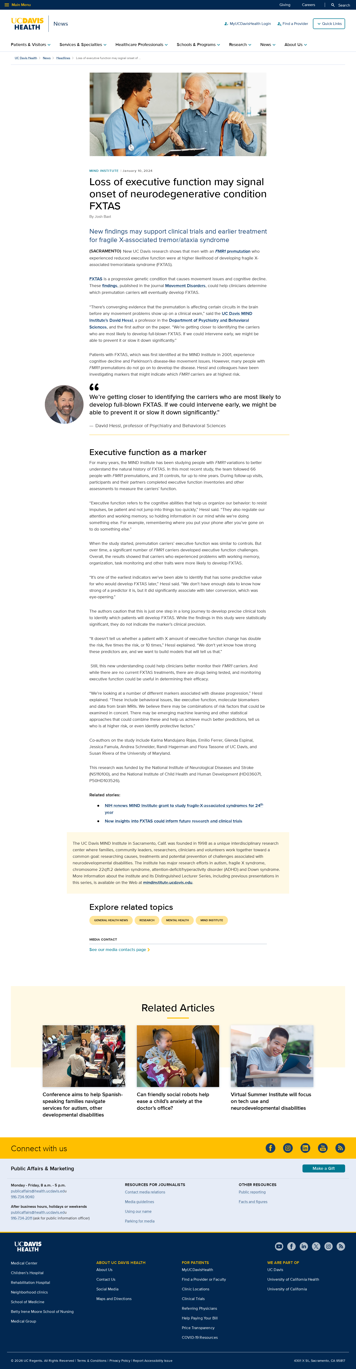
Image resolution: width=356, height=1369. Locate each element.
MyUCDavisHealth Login (247, 24)
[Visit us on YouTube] (323, 1148)
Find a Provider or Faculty (204, 1279)
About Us (104, 1269)
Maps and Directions (114, 1298)
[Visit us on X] (314, 1246)
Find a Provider (292, 24)
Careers (308, 5)
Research (147, 920)
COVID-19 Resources (200, 1337)
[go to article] (84, 1056)
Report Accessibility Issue (152, 1360)
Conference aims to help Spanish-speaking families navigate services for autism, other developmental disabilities (83, 1104)
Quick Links (332, 23)
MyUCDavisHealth (197, 1269)
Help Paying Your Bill (200, 1318)
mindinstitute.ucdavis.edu (167, 882)
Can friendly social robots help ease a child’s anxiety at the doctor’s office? (173, 1101)
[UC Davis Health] (28, 1246)
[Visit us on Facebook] (270, 1148)
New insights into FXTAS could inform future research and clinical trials (173, 821)
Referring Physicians (199, 1308)
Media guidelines (139, 1201)
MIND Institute (104, 170)
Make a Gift (324, 1168)
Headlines (63, 58)
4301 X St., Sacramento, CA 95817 (319, 1360)
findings (109, 285)
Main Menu (17, 4)
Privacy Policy (119, 1360)
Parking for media (140, 1221)
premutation (232, 251)
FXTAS (95, 279)
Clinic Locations (195, 1289)
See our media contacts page (117, 949)
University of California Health (293, 1279)
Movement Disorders (185, 285)
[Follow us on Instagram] (288, 1148)
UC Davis (275, 1269)
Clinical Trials (193, 1298)
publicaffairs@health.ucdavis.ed (37, 1191)
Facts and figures (253, 1201)
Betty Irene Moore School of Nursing (42, 1311)
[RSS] (340, 1148)
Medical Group (23, 1321)
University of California (287, 1289)
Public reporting (252, 1192)
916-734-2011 (21, 1218)
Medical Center (24, 1263)
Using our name (138, 1211)
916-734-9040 (22, 1197)
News (47, 58)
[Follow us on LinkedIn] (305, 1148)
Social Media (107, 1289)
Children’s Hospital (27, 1273)
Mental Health (177, 920)
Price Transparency (198, 1328)
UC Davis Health (26, 58)
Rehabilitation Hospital (30, 1282)
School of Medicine (27, 1302)
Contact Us (106, 1279)
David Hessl (121, 320)
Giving (284, 5)
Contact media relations (145, 1192)
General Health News (111, 920)
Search (340, 5)
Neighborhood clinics (29, 1292)
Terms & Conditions (92, 1360)
